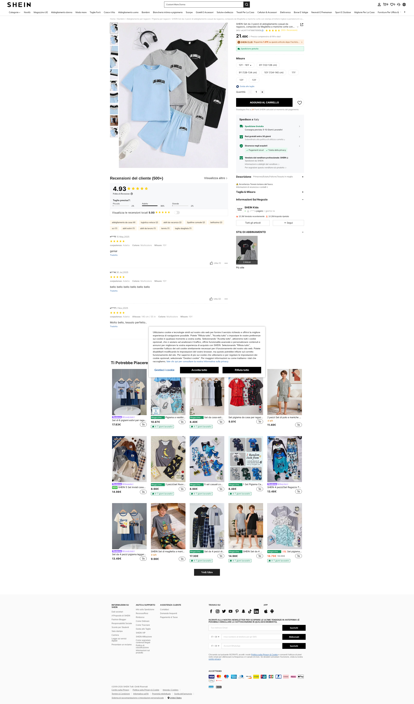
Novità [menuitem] (27, 12)
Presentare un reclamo (122, 645)
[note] (162, 426)
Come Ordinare (142, 621)
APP (266, 605)
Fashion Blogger (119, 619)
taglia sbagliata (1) (183, 228)
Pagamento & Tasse (169, 617)
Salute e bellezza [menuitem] (225, 12)
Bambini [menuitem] (146, 12)
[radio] (268, 65)
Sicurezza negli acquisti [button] (256, 146)
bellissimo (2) (216, 222)
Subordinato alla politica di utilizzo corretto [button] (264, 139)
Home (112, 19)
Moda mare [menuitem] (81, 12)
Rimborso (140, 617)
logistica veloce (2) (149, 222)
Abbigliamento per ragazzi (138, 19)
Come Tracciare (143, 625)
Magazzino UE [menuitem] (41, 12)
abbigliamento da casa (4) (123, 222)
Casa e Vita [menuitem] (109, 12)
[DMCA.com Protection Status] (219, 687)
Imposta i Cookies (170, 690)
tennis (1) (165, 228)
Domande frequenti (168, 613)
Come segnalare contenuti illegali (143, 641)
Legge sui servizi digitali (119, 640)
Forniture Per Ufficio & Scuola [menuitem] (392, 12)
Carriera (115, 635)
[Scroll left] (401, 12)
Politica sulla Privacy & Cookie (264, 655)
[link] (385, 4)
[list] (234, 611)
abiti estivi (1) (129, 228)
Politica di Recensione (121, 194)
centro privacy (215, 659)
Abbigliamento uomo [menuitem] (128, 12)
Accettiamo (215, 671)
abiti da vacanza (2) (172, 222)
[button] (399, 4)
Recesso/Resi (142, 613)
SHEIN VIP (140, 633)
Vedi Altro (207, 572)
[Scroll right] (404, 12)
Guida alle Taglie (143, 629)
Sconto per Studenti (120, 627)
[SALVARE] (299, 102)
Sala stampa (117, 631)
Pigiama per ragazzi (161, 19)
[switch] (177, 212)
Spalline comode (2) (196, 222)
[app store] (266, 613)
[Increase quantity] (262, 92)
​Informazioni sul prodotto (143, 651)
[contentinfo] (257, 678)
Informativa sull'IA (141, 694)
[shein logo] (19, 4)
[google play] (272, 613)
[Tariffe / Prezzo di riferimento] (249, 37)
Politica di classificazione (142, 646)
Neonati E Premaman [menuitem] (321, 12)
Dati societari (117, 612)
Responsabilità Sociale (122, 623)
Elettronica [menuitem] (285, 12)
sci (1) (114, 228)
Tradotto (114, 255)
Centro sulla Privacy (120, 690)
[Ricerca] (246, 4)
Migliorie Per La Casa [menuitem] (364, 12)
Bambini (121, 19)
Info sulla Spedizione (145, 609)
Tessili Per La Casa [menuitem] (245, 12)
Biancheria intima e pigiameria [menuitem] (168, 12)
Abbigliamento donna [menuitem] (61, 12)
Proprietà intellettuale (161, 694)
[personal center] (379, 4)
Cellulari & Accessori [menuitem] (267, 12)
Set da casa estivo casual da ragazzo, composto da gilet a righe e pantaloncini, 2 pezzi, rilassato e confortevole (207, 417)
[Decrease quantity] (250, 92)
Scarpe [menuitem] (189, 12)
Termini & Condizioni (121, 694)
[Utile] (211, 263)
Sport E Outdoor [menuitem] (343, 12)
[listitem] (247, 250)
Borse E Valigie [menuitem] (301, 12)
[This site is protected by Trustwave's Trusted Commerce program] (211, 687)
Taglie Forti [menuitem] (95, 12)
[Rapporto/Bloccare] (226, 263)
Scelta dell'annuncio (183, 694)
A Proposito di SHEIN (121, 616)
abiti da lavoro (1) (148, 228)
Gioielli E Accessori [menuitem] (204, 12)
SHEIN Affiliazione (144, 637)
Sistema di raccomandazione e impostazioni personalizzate (138, 698)
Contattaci (164, 609)
